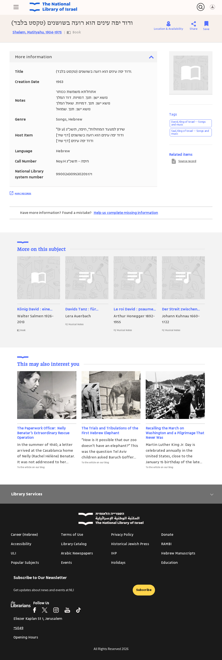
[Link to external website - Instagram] (56, 610)
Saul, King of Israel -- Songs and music (190, 132)
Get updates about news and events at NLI (43, 590)
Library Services (26, 494)
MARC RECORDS (23, 193)
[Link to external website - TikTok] (78, 610)
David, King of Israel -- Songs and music (188, 123)
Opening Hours (25, 637)
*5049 (18, 628)
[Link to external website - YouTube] (67, 610)
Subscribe (144, 590)
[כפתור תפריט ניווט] (16, 7)
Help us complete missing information (126, 212)
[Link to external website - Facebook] (34, 610)
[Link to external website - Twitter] (44, 610)
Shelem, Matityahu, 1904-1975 (37, 32)
